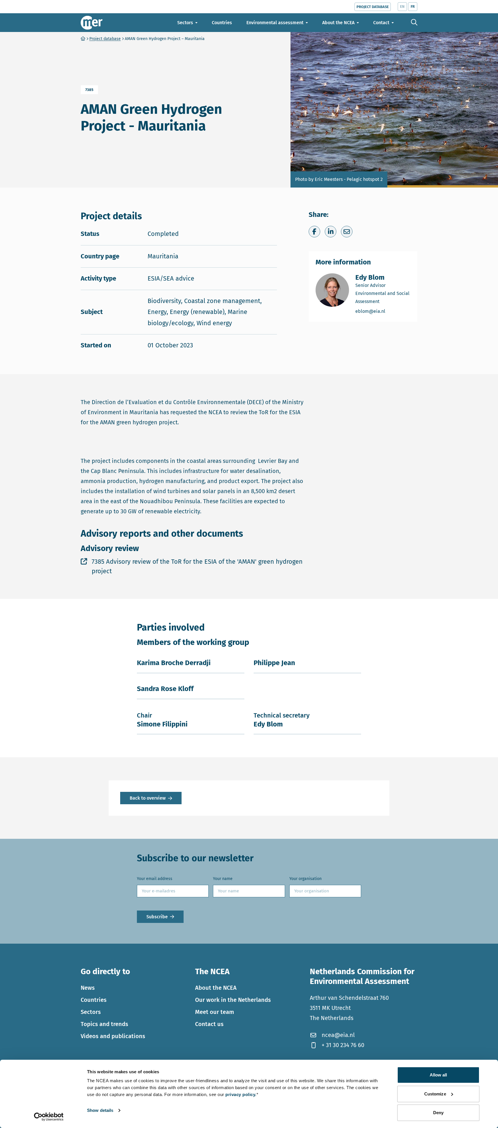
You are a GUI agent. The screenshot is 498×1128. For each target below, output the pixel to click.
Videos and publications (113, 1036)
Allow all (438, 1074)
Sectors (91, 1011)
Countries (94, 999)
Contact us (209, 1024)
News (88, 987)
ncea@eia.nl (338, 1035)
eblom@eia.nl (382, 311)
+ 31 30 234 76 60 (343, 1045)
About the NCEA (216, 987)
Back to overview (148, 798)
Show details (100, 1110)
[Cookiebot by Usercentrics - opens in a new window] (49, 1116)
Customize (435, 1093)
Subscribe (157, 916)
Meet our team (214, 1011)
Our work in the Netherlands (233, 999)
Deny (438, 1112)
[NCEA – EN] (92, 23)
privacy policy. (240, 1094)
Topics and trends (104, 1024)
